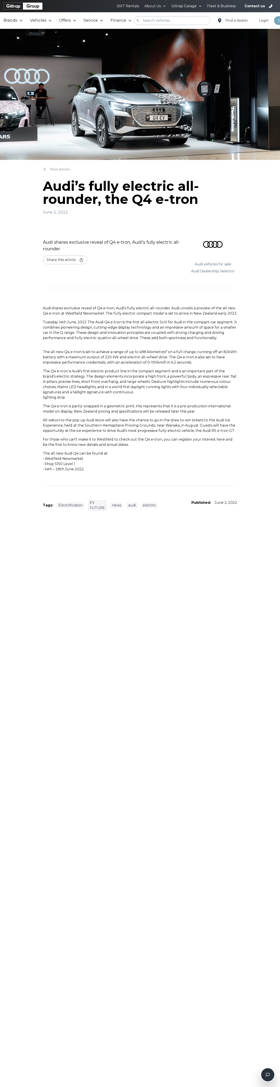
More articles (60, 169)
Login (264, 20)
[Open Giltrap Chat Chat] (268, 1075)
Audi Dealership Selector (213, 271)
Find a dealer (236, 20)
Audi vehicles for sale (213, 264)
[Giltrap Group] (23, 6)
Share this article (61, 260)
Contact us (255, 6)
